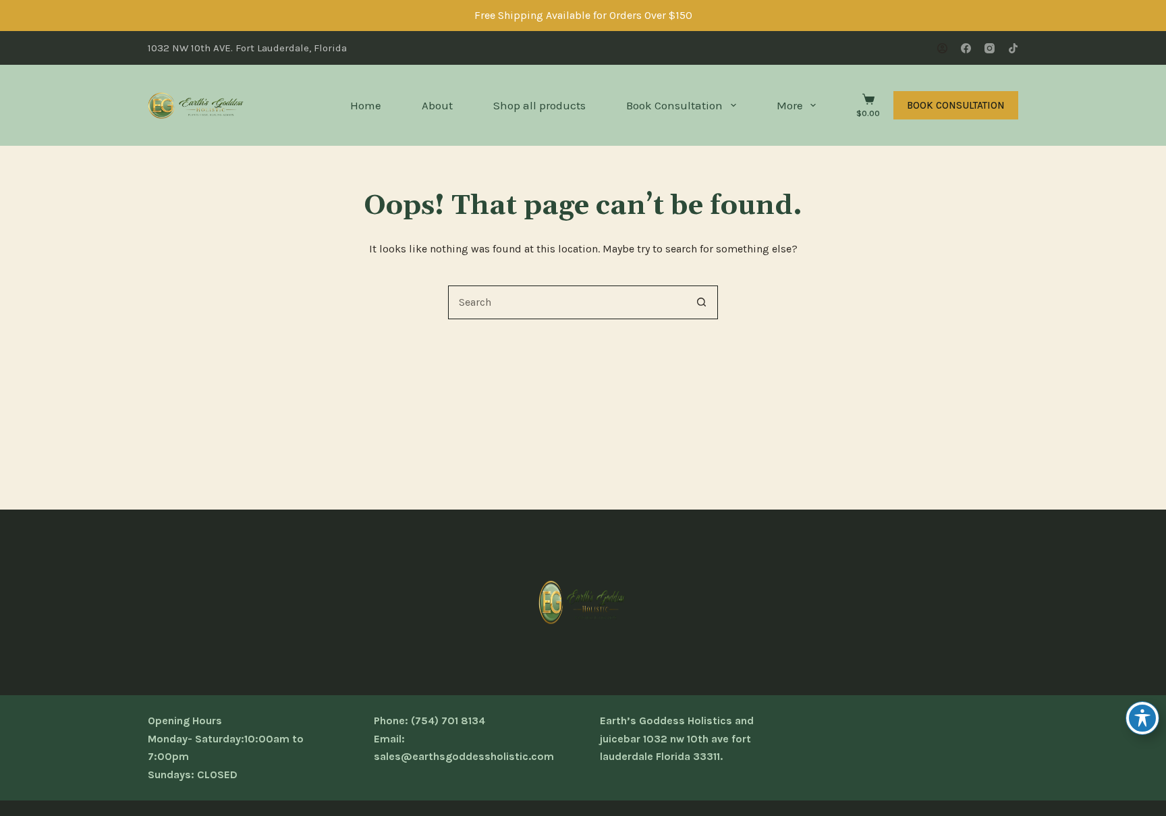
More (790, 105)
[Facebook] (966, 48)
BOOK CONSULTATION (956, 105)
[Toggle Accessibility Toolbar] (1142, 718)
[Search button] (701, 302)
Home (365, 105)
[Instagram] (989, 48)
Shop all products (539, 105)
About (437, 105)
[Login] (942, 48)
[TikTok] (1013, 48)
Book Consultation (674, 105)
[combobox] (567, 302)
